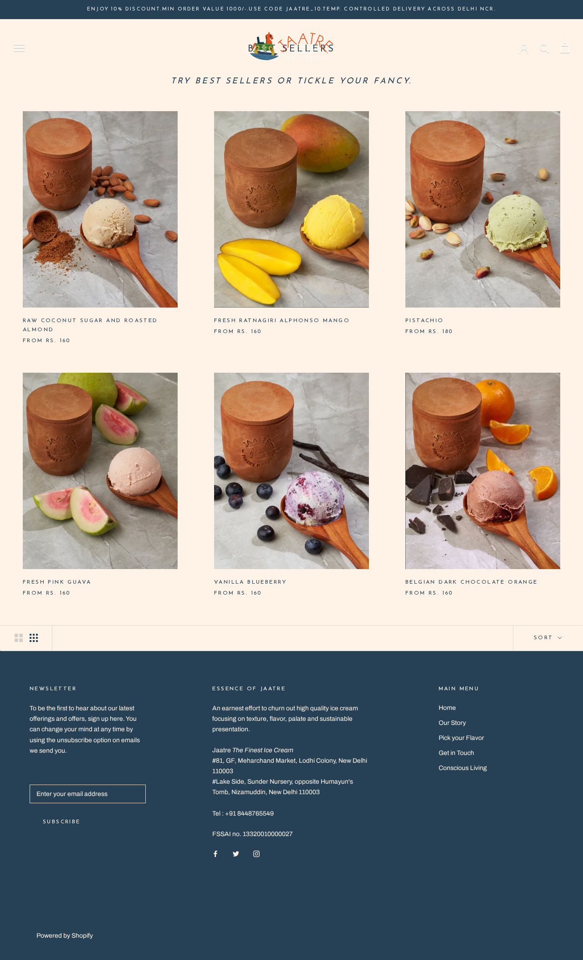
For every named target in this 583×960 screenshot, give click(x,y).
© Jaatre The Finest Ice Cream (93, 924)
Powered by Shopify (64, 935)
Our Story (452, 722)
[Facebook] (215, 853)
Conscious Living (463, 768)
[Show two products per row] (19, 638)
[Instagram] (256, 853)
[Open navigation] (19, 47)
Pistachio (424, 320)
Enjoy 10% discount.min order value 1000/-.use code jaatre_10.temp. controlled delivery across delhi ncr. (291, 9)
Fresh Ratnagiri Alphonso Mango (282, 320)
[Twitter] (236, 853)
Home (447, 707)
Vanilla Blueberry (250, 582)
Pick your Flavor (461, 737)
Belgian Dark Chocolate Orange (471, 582)
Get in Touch (456, 753)
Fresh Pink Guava (57, 582)
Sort (545, 638)
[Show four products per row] (34, 638)
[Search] (544, 47)
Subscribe (62, 822)
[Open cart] (565, 47)
